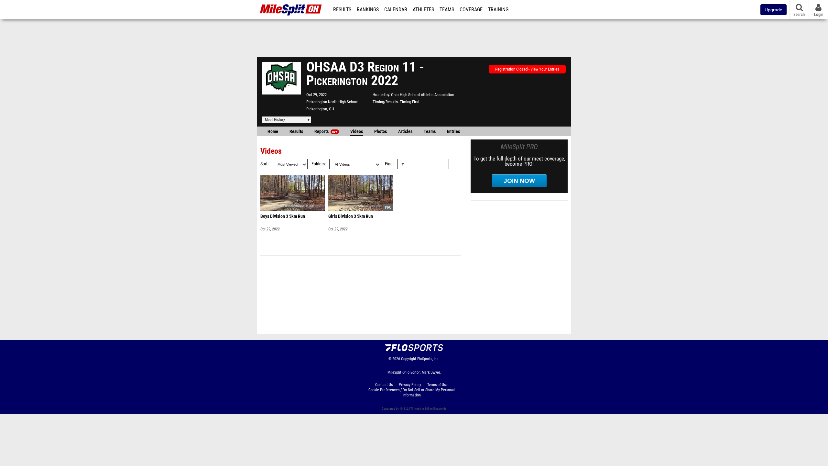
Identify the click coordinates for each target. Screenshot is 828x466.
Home (272, 131)
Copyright (408, 359)
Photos (380, 131)
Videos (356, 131)
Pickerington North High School (332, 101)
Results (342, 10)
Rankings (368, 10)
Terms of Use (437, 385)
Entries (453, 131)
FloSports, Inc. (428, 359)
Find (389, 164)
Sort (263, 164)
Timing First (409, 101)
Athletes (423, 10)
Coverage (471, 10)
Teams (447, 10)
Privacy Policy (410, 385)
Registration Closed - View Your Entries (527, 69)
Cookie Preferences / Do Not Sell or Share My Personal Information (411, 392)
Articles (405, 131)
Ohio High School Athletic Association (422, 94)
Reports (325, 131)
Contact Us (384, 385)
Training (498, 10)
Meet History (275, 119)
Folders (318, 164)
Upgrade (773, 9)
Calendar (395, 10)
